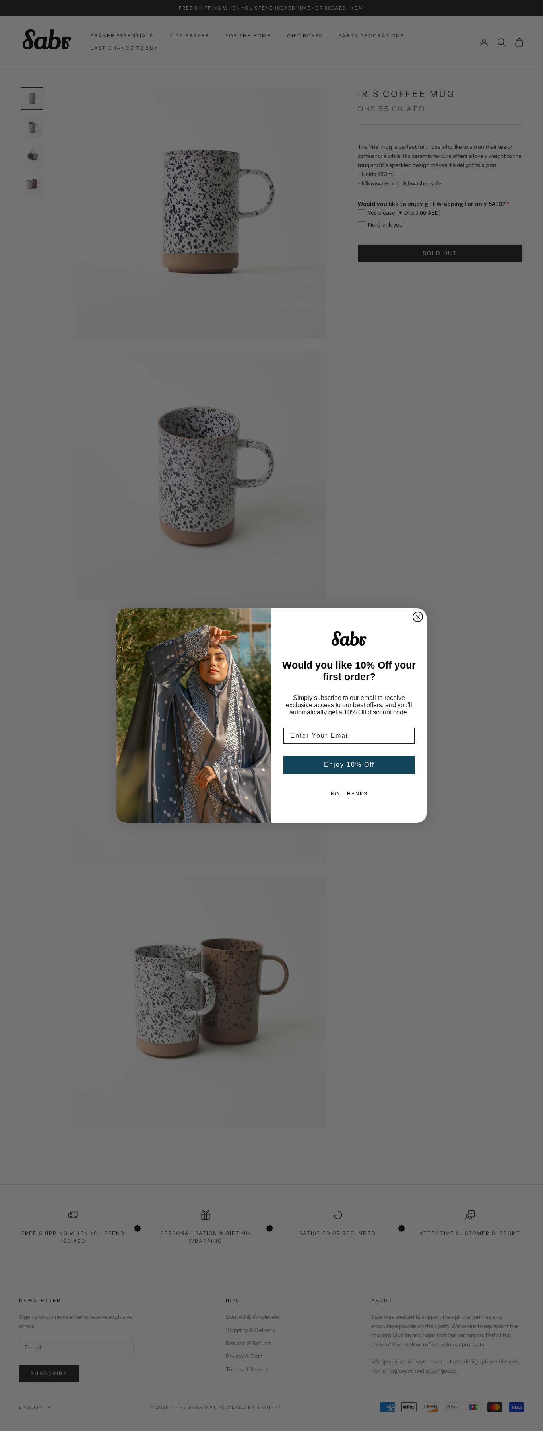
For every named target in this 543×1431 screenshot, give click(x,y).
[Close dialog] (418, 617)
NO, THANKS (349, 794)
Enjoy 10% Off (349, 764)
